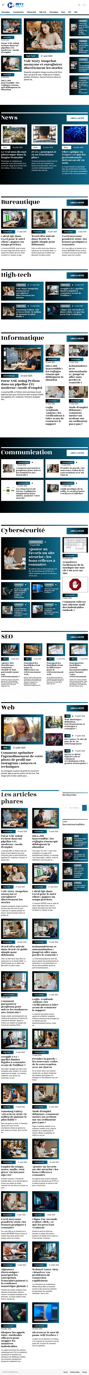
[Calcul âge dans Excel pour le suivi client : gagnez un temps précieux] (74, 27)
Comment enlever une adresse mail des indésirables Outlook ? (74, 606)
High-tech (16, 275)
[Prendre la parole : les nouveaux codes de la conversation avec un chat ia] (53, 468)
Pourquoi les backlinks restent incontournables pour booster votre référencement (78, 669)
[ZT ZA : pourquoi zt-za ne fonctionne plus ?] (44, 134)
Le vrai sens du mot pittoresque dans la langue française (13, 154)
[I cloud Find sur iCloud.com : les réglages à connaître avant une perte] (7, 610)
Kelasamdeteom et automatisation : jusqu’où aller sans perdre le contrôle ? (78, 374)
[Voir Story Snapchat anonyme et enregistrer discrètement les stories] (44, 35)
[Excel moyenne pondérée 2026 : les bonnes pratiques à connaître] (75, 219)
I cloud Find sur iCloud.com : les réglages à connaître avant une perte (20, 612)
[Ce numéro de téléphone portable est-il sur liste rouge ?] (38, 609)
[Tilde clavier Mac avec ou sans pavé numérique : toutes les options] (68, 871)
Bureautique (83, 21)
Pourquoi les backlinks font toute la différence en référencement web (32, 668)
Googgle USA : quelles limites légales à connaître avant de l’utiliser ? (71, 292)
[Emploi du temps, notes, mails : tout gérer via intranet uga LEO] (14, 1149)
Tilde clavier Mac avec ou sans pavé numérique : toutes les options (79, 872)
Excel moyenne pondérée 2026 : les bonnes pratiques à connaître (74, 240)
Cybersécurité (23, 530)
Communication (26, 452)
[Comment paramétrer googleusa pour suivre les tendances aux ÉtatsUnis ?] (74, 85)
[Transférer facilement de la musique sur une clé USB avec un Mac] (75, 544)
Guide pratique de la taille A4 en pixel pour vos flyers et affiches (72, 491)
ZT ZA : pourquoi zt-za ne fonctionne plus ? (44, 154)
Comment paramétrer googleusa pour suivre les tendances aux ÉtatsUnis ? (83, 86)
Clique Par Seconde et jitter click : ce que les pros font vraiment (72, 312)
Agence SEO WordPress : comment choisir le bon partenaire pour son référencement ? (10, 669)
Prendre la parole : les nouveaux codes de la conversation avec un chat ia (72, 471)
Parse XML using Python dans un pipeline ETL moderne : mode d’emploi (10, 48)
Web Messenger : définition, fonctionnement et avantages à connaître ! (74, 724)
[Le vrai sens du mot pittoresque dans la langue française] (14, 134)
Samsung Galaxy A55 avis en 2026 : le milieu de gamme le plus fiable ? (28, 313)
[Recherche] (79, 5)
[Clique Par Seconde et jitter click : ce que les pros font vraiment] (53, 310)
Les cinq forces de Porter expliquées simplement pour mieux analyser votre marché (28, 493)
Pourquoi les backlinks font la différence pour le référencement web (55, 668)
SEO (7, 636)
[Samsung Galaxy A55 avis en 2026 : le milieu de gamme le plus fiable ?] (8, 311)
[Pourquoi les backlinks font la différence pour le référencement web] (56, 649)
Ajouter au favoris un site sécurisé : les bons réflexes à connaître (42, 556)
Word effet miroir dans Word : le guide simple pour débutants (83, 48)
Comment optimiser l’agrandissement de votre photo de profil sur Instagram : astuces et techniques (22, 759)
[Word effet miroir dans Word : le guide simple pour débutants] (74, 46)
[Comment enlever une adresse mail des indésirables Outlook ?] (75, 584)
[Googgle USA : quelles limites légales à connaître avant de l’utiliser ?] (53, 290)
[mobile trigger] (4, 5)
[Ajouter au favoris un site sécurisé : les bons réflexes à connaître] (15, 558)
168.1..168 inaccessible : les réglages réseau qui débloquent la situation (10, 85)
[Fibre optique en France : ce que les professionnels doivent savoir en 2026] (75, 134)
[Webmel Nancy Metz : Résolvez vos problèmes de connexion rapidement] (45, 1251)
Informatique (7, 37)
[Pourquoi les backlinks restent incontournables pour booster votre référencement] (78, 649)
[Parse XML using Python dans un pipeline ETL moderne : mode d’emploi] (11, 26)
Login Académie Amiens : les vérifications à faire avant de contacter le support (55, 415)
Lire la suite (77, 118)
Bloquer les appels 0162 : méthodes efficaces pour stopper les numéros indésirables (21, 593)
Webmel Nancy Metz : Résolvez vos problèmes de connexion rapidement (45, 1275)
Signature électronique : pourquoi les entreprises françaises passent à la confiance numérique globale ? (14, 1277)
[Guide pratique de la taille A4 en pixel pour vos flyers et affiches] (53, 488)
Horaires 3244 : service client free (80, 887)
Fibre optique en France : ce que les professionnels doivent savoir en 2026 (74, 157)
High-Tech (30, 56)
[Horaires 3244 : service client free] (68, 886)
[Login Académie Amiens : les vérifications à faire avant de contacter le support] (55, 392)
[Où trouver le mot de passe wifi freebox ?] (38, 588)
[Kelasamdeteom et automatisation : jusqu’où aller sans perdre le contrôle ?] (74, 65)
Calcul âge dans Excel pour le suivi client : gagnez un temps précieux (84, 28)
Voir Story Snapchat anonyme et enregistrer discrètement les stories (43, 64)
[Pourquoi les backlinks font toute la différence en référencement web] (33, 649)
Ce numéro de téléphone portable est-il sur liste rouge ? (51, 611)
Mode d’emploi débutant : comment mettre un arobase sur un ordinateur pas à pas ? (78, 415)
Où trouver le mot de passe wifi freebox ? (51, 591)
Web (8, 707)
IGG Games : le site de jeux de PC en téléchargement (75, 741)
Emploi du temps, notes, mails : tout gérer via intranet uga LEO (12, 1171)
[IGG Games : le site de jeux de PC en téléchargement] (54, 739)
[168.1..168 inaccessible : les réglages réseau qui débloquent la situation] (11, 64)
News (9, 117)
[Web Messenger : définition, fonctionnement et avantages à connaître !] (54, 722)
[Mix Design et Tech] (15, 5)
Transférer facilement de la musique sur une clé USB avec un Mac (74, 567)
